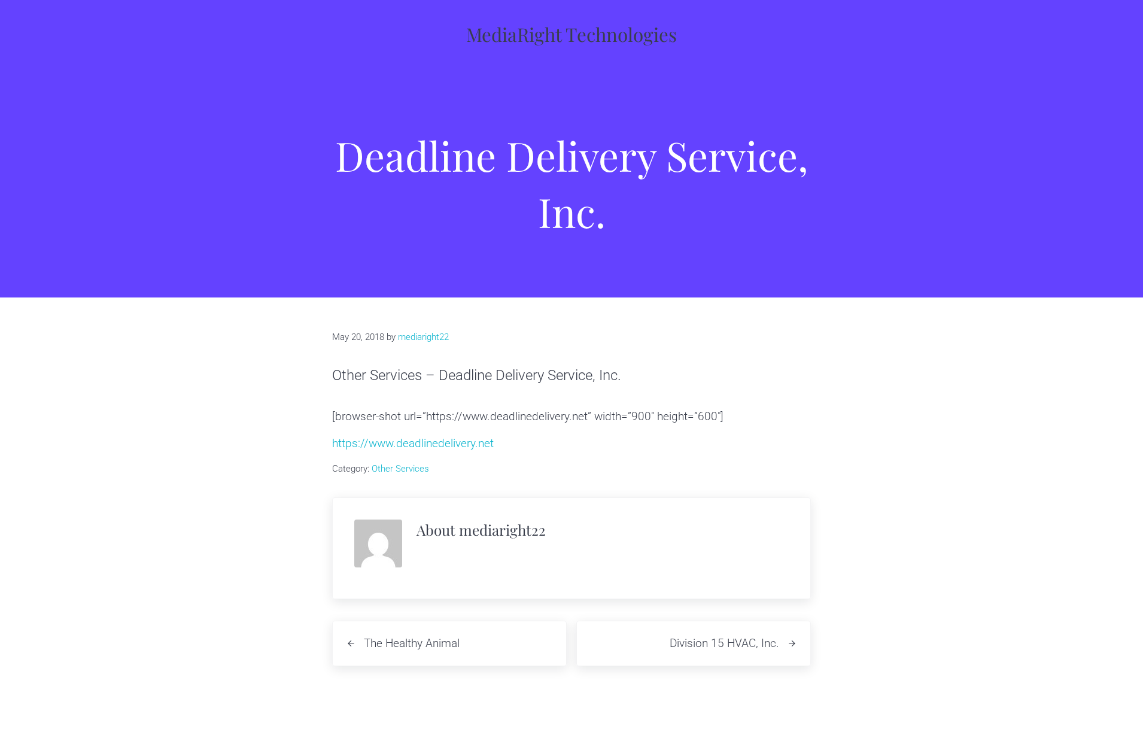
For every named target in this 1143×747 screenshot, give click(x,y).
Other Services (400, 468)
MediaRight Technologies (571, 34)
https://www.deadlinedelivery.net (413, 443)
